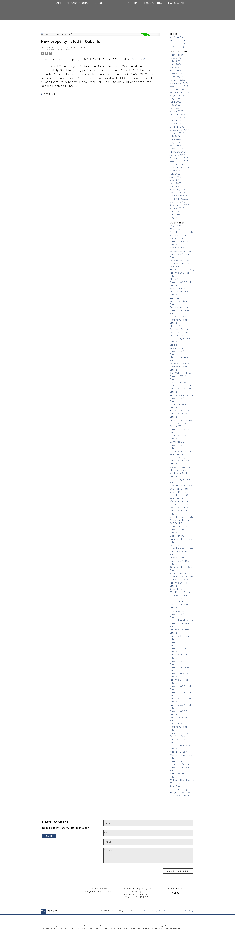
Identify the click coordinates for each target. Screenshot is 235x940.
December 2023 (179, 158)
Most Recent (177, 55)
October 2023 (178, 164)
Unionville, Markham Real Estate (178, 726)
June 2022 (175, 214)
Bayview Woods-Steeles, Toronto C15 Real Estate (182, 263)
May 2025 (175, 105)
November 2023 (179, 161)
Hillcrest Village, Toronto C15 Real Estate (180, 413)
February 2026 (178, 77)
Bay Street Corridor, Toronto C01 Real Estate (181, 254)
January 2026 (177, 80)
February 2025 (178, 114)
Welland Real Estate (182, 780)
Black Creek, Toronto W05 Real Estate (180, 282)
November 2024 (179, 124)
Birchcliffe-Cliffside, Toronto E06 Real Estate (182, 273)
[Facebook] (172, 893)
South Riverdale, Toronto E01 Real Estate (180, 583)
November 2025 (179, 86)
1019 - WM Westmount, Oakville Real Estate (182, 229)
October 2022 (178, 202)
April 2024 (176, 145)
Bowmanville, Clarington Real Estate (179, 291)
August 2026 (177, 58)
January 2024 (177, 155)
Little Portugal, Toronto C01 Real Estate (180, 460)
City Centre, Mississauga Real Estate (180, 338)
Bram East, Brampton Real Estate (179, 301)
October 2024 (178, 127)
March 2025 (176, 111)
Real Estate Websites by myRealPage (176, 911)
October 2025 (178, 89)
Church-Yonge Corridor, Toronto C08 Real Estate (180, 329)
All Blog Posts (178, 37)
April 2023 (176, 183)
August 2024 (177, 133)
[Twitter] (175, 893)
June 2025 (175, 102)
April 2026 (176, 70)
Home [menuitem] (58, 3)
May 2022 (175, 218)
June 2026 (175, 64)
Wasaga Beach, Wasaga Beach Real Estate (181, 755)
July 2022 (175, 211)
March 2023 (176, 186)
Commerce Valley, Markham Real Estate (180, 366)
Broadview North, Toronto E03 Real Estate (180, 310)
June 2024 (176, 139)
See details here (143, 59)
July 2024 (175, 136)
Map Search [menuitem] (176, 3)
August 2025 (177, 95)
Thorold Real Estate (181, 620)
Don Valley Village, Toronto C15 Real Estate (181, 376)
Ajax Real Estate (179, 248)
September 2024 (179, 130)
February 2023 (178, 189)
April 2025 (176, 108)
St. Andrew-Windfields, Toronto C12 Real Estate (181, 592)
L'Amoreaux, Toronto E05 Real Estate (180, 445)
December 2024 (179, 120)
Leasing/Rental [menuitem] (153, 3)
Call (49, 836)
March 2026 (176, 74)
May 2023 (175, 180)
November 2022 (179, 199)
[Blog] (178, 893)
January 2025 (177, 117)
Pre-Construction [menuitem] (77, 3)
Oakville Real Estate (61, 50)
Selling (133, 3)
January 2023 (177, 192)
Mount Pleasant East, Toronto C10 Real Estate (180, 495)
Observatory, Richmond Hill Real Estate (181, 539)
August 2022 (177, 208)
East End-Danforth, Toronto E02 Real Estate (181, 398)
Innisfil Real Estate (181, 420)
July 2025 (175, 98)
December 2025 (179, 83)
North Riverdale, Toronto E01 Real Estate (180, 510)
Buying (97, 3)
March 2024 (176, 149)
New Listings (177, 40)
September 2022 (179, 205)
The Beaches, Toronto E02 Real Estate (180, 614)
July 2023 (175, 174)
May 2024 (175, 142)
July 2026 (175, 61)
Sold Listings (177, 47)
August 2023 (177, 171)
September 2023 (179, 167)
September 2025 (179, 92)
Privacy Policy (150, 911)
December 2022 (179, 196)
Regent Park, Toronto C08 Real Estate (180, 561)
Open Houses (178, 43)
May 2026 (175, 67)
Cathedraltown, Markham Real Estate (179, 319)
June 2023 (175, 177)
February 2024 (178, 152)
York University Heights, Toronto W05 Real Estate (180, 792)
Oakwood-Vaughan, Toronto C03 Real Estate (181, 529)
